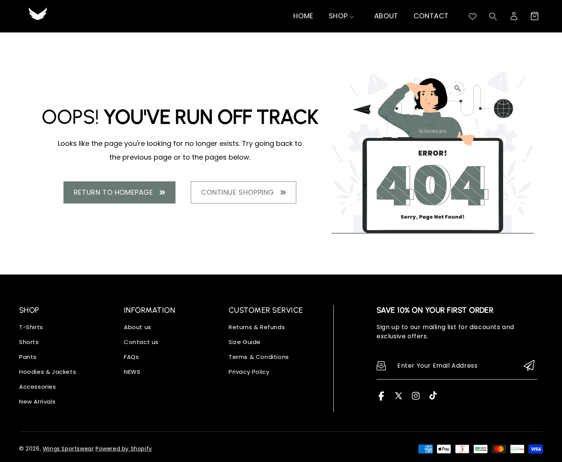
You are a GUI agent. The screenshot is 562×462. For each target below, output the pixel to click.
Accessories (37, 387)
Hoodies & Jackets (47, 372)
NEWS (132, 372)
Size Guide (245, 342)
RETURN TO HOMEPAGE (116, 192)
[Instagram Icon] (416, 398)
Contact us (141, 342)
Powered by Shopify (124, 448)
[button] (534, 16)
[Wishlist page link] (472, 16)
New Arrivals (37, 401)
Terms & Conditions (259, 357)
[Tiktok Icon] (433, 398)
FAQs (131, 357)
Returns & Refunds (257, 327)
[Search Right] (493, 16)
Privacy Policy (249, 372)
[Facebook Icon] (381, 398)
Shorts (29, 342)
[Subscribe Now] (529, 366)
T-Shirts (31, 327)
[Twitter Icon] (398, 398)
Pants (28, 357)
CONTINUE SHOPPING (239, 192)
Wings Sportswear (68, 448)
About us (137, 327)
